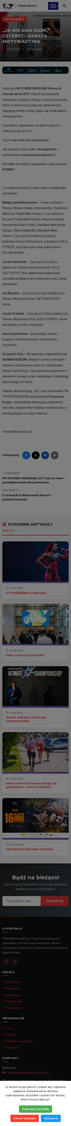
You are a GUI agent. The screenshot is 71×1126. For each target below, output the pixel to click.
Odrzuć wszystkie (25, 1118)
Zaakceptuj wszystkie (35, 1109)
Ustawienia (51, 1118)
